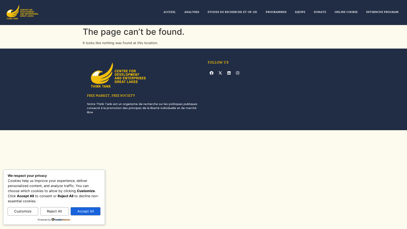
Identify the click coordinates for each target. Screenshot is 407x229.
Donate (320, 12)
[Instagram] (237, 73)
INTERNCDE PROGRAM (382, 12)
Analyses (191, 12)
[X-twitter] (220, 73)
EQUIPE (300, 12)
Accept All (85, 211)
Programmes (276, 12)
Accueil (169, 12)
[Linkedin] (229, 73)
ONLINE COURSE (346, 12)
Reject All (54, 211)
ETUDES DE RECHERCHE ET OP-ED (232, 12)
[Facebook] (211, 73)
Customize (22, 211)
